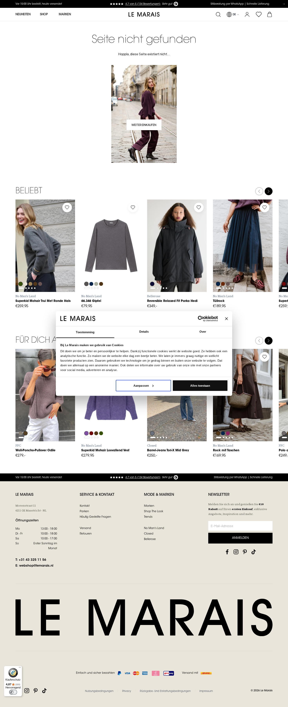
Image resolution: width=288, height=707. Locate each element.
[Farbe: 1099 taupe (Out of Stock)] (21, 423)
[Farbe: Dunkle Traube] (223, 273)
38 (237, 414)
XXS (154, 265)
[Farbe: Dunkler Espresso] (102, 273)
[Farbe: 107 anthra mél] (284, 423)
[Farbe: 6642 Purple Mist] (86, 423)
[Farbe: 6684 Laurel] (21, 273)
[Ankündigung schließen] (284, 4)
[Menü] (19, 668)
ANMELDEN (240, 538)
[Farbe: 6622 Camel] (31, 273)
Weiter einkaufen (143, 124)
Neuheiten (23, 14)
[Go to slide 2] (26, 255)
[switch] (13, 692)
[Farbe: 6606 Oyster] (26, 273)
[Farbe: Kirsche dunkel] (228, 423)
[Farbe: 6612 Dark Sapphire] (218, 273)
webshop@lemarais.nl (36, 565)
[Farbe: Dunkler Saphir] (91, 273)
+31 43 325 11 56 (32, 560)
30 (154, 401)
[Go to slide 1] (21, 255)
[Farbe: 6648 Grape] (284, 273)
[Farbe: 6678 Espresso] (36, 273)
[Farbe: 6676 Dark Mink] (41, 273)
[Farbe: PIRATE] (152, 273)
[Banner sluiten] (226, 318)
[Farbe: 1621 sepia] (26, 423)
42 (254, 414)
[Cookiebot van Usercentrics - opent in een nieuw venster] (201, 318)
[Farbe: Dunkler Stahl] (86, 273)
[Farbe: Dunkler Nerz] (228, 273)
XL (56, 265)
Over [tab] (202, 331)
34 (220, 414)
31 (162, 401)
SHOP (44, 14)
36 (228, 414)
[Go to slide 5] (34, 255)
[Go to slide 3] (29, 255)
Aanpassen (141, 385)
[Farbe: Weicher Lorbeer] (97, 273)
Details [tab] (144, 331)
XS (22, 265)
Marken (65, 14)
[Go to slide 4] (32, 255)
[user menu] (247, 14)
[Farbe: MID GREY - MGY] (152, 423)
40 (246, 414)
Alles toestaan (200, 385)
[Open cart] (270, 14)
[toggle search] (218, 14)
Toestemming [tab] (85, 332)
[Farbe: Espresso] (218, 423)
